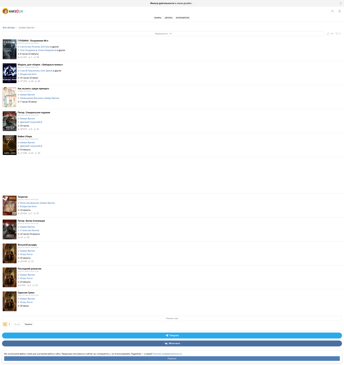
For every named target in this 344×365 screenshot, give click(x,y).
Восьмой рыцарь (27, 245)
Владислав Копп (28, 74)
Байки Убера (25, 136)
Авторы (169, 18)
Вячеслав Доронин (29, 203)
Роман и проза (24, 91)
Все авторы (9, 27)
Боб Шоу (45, 47)
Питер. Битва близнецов (31, 221)
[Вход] (339, 11)
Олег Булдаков (27, 50)
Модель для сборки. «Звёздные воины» (40, 64)
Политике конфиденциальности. (167, 354)
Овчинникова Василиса (32, 98)
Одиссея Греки (26, 292)
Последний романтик (29, 268)
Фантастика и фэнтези (28, 43)
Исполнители (182, 18)
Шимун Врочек (27, 95)
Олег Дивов (46, 71)
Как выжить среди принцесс (33, 88)
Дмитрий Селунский (30, 122)
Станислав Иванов (29, 230)
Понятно (172, 358)
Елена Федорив (46, 50)
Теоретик (23, 197)
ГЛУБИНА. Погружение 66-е (33, 40)
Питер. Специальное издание (34, 112)
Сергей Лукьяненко (30, 71)
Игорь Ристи (26, 254)
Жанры (157, 18)
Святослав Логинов (30, 47)
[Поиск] (332, 11)
